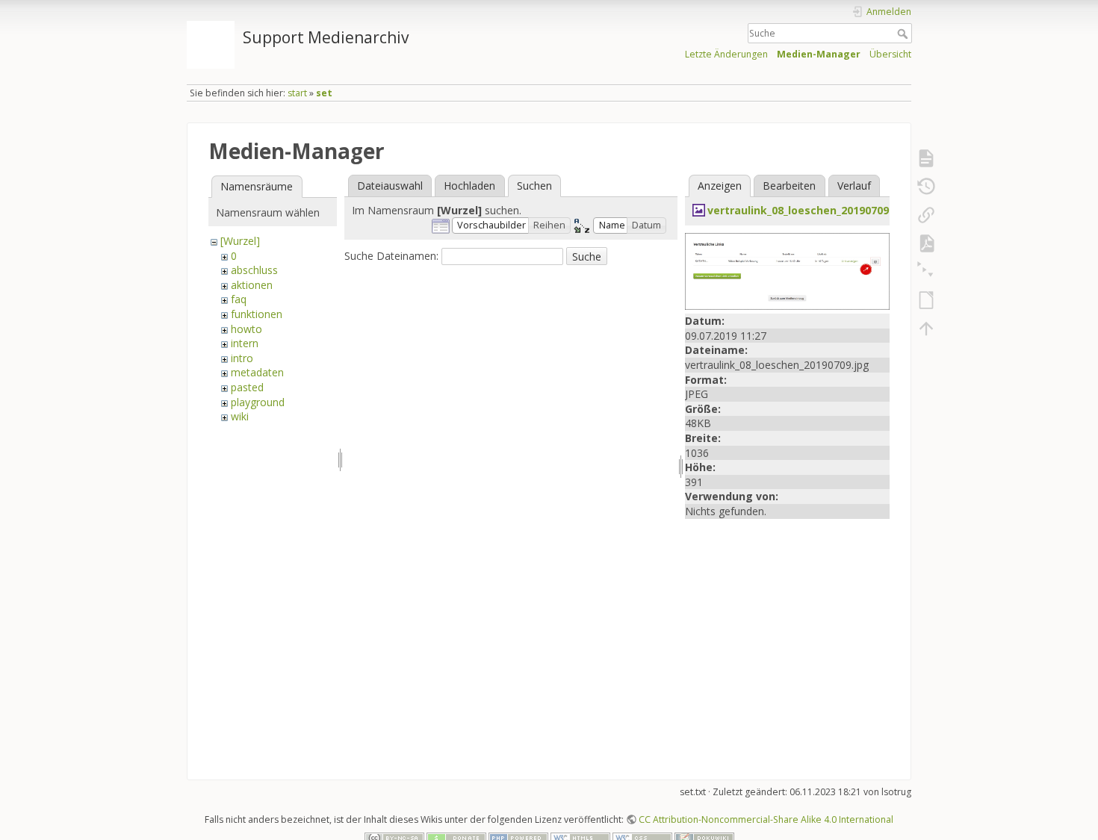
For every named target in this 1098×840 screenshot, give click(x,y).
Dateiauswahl (390, 185)
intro (242, 358)
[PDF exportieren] (926, 243)
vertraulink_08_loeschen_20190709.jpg (808, 210)
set (324, 93)
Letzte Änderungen (726, 54)
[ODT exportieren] (926, 300)
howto (246, 329)
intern (244, 343)
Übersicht (890, 54)
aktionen (252, 285)
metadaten (257, 372)
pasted (247, 387)
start (297, 93)
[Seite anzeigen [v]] (926, 158)
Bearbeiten (789, 185)
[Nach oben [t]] (926, 328)
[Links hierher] (926, 215)
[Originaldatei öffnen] (787, 270)
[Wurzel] (240, 241)
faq (238, 299)
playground (258, 402)
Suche (904, 33)
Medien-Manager (818, 54)
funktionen (256, 314)
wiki (240, 416)
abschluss (254, 270)
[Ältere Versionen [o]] (926, 186)
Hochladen (469, 185)
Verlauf (854, 185)
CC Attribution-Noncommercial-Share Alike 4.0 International (766, 819)
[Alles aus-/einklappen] (926, 272)
